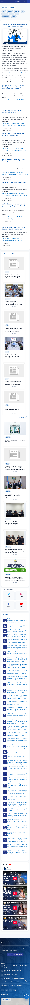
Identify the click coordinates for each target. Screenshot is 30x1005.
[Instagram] (6, 990)
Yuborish (5, 187)
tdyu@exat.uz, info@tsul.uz (15, 985)
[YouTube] (14, 990)
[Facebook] (10, 990)
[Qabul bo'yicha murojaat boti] (26, 997)
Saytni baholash (16, 954)
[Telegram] (2, 990)
